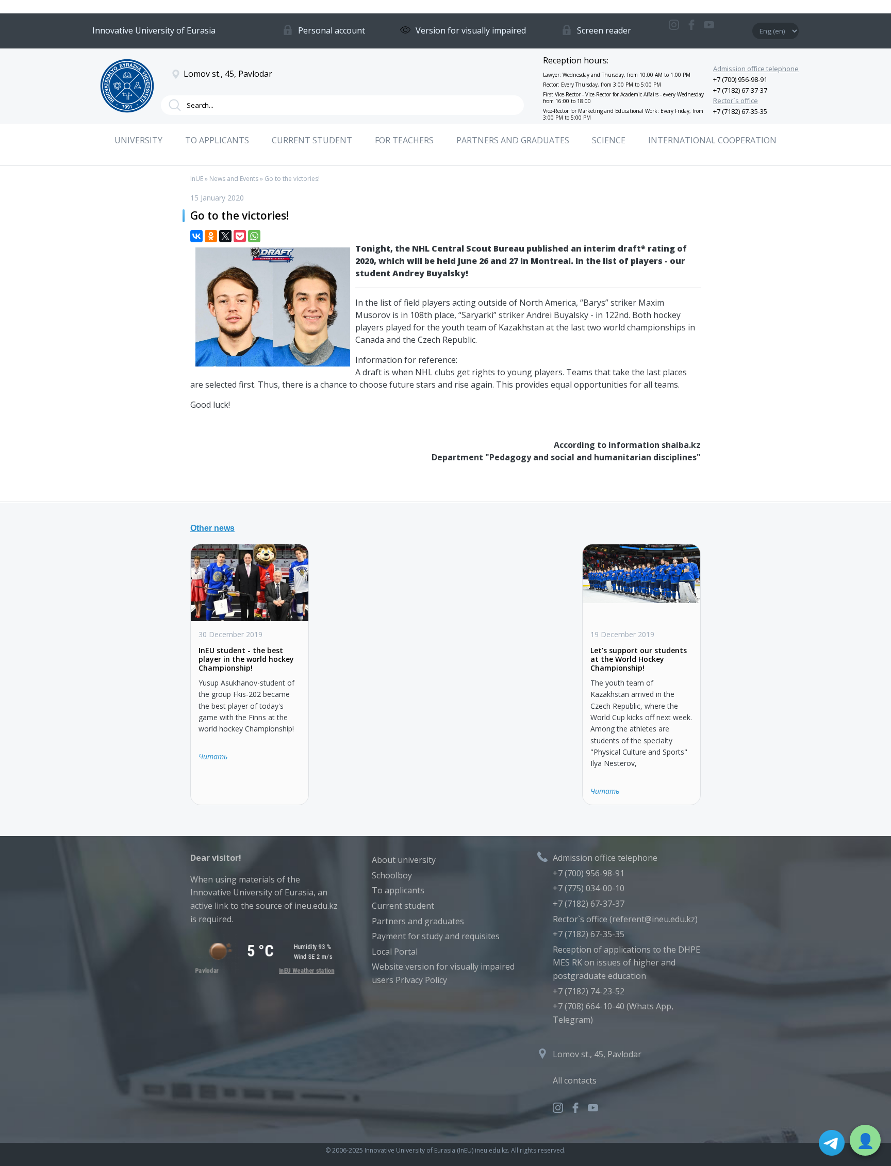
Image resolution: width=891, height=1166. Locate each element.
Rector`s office (735, 100)
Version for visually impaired (471, 30)
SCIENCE (608, 140)
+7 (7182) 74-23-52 (588, 991)
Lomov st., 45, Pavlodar (597, 1054)
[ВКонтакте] (196, 236)
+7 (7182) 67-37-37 (740, 90)
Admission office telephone (756, 68)
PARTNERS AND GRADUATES (512, 140)
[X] (225, 236)
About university (404, 859)
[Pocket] (240, 236)
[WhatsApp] (254, 236)
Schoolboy (392, 875)
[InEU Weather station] (264, 970)
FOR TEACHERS (404, 140)
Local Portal (395, 951)
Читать (213, 756)
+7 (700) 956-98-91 (740, 79)
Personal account (331, 30)
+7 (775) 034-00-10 (588, 888)
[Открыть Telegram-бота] (832, 1143)
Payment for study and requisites (436, 936)
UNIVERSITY (138, 140)
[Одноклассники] (211, 236)
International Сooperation (712, 140)
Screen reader (604, 30)
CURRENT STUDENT (312, 140)
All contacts (575, 1080)
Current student (403, 905)
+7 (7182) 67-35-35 (740, 111)
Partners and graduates (418, 921)
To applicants (398, 890)
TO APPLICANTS (217, 140)
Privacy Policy (421, 980)
